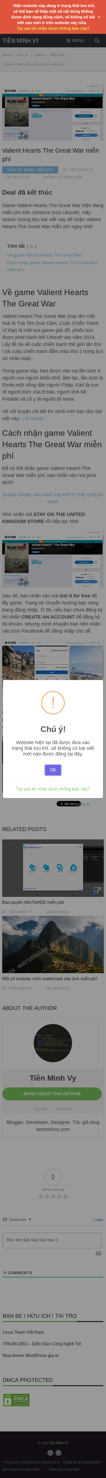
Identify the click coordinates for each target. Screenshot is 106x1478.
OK (53, 770)
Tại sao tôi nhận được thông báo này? (53, 789)
